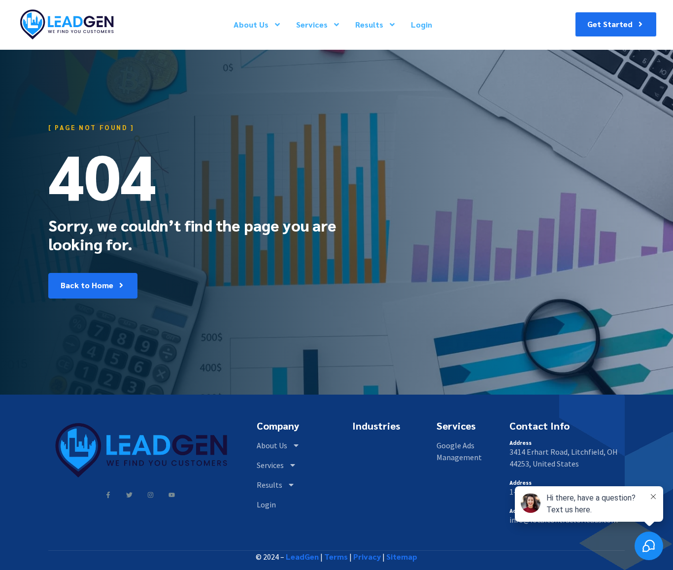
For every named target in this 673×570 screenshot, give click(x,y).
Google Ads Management (459, 451)
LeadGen (302, 556)
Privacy (367, 556)
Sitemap (401, 556)
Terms (336, 556)
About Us (251, 24)
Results (369, 24)
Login (421, 24)
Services (312, 24)
